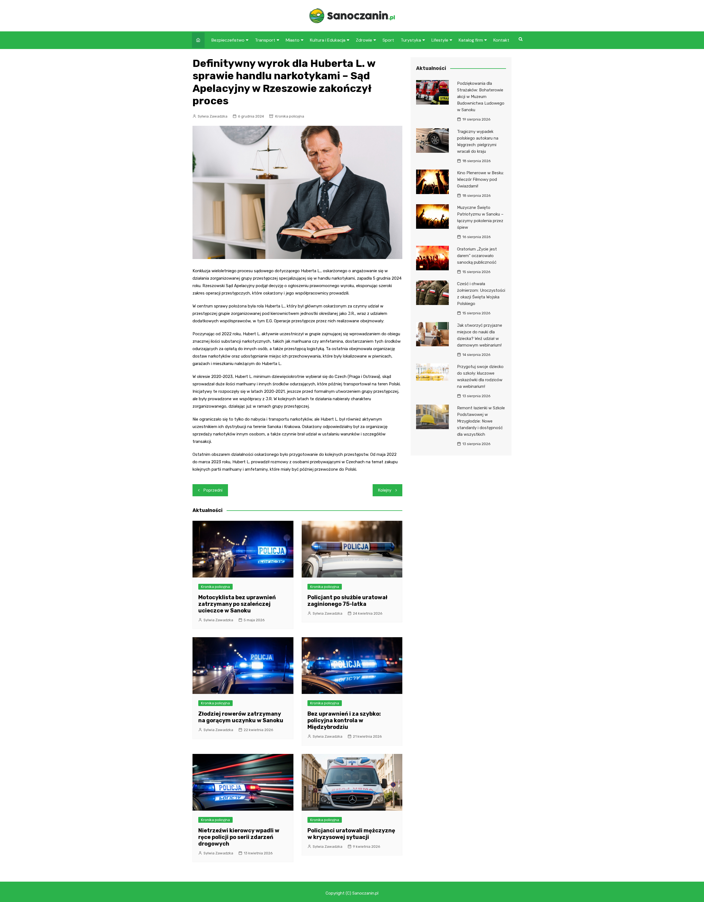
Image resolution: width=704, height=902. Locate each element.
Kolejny (384, 490)
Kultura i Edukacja (327, 40)
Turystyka (411, 40)
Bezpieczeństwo (227, 40)
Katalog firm (471, 40)
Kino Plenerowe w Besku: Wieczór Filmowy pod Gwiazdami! (480, 179)
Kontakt (501, 40)
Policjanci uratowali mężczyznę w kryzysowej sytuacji (351, 833)
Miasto (292, 40)
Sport (388, 40)
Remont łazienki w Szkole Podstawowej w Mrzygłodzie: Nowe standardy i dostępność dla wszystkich (481, 421)
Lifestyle (439, 40)
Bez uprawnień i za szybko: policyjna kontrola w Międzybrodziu (344, 720)
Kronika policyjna (289, 116)
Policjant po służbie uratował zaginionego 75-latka (347, 600)
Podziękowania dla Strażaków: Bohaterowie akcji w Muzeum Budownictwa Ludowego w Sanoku (480, 96)
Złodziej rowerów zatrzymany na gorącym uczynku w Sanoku (240, 717)
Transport (265, 40)
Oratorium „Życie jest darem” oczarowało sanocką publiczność (477, 256)
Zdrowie (364, 40)
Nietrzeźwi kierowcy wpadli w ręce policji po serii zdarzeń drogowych (238, 837)
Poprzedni (213, 490)
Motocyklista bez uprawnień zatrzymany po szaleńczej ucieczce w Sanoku (237, 604)
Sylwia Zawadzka (212, 116)
